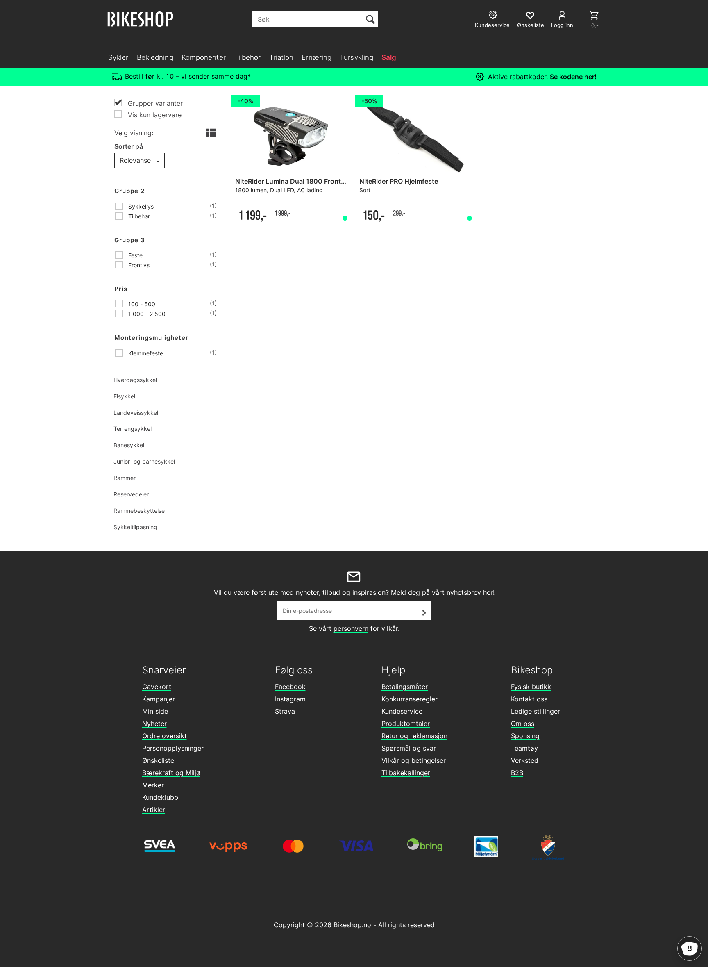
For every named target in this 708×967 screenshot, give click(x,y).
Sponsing (525, 736)
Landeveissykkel (135, 412)
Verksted (524, 760)
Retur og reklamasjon (414, 736)
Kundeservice (401, 711)
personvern (351, 628)
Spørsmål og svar (408, 748)
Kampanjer (158, 699)
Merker (153, 785)
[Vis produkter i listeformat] (210, 133)
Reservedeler (131, 494)
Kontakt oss (529, 699)
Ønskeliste (158, 760)
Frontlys (138, 265)
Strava (285, 711)
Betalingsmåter (404, 687)
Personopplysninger (173, 748)
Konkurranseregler (409, 699)
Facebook (290, 687)
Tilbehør (247, 57)
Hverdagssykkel (135, 379)
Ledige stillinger (535, 711)
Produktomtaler (405, 723)
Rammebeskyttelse (139, 510)
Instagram (290, 699)
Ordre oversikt (164, 736)
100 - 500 (141, 303)
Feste (135, 255)
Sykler (118, 57)
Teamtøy (524, 748)
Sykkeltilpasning (135, 526)
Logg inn (562, 25)
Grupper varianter (154, 103)
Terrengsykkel (132, 428)
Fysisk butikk (531, 687)
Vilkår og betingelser (413, 760)
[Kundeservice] (494, 16)
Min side (155, 711)
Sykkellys (140, 206)
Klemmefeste (145, 353)
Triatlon (281, 57)
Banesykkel (128, 444)
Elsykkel (124, 396)
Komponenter (204, 57)
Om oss (522, 723)
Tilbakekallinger (405, 773)
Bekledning (155, 57)
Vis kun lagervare (154, 115)
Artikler (153, 809)
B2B (517, 773)
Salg (388, 57)
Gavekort (156, 687)
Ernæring (316, 57)
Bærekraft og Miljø (171, 773)
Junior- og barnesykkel (144, 461)
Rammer (124, 477)
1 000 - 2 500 (146, 313)
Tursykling (356, 57)
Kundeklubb (160, 797)
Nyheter (154, 723)
